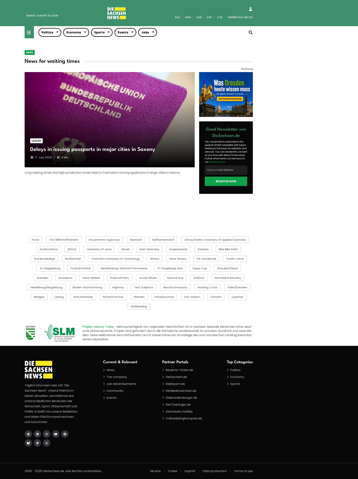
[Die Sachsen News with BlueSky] (28, 443)
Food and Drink (80, 268)
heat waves (177, 259)
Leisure (36, 141)
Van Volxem (192, 297)
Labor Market (91, 278)
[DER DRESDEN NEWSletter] (226, 94)
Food (35, 240)
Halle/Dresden (237, 287)
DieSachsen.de (176, 377)
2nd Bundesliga (44, 259)
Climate (216, 297)
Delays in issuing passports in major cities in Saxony (92, 149)
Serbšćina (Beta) (240, 17)
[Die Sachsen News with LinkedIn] (37, 434)
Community (115, 391)
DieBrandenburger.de (181, 398)
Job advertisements (121, 384)
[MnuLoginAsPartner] (250, 9)
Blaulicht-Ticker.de (179, 370)
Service (155, 471)
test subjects (143, 287)
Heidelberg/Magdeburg (46, 287)
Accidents (65, 278)
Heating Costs (207, 287)
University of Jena (99, 249)
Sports (99, 32)
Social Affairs (148, 278)
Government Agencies (104, 240)
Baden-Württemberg (87, 287)
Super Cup (200, 268)
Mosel (126, 249)
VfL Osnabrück (206, 259)
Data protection (215, 471)
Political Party (119, 278)
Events (123, 32)
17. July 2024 (43, 157)
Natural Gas (175, 278)
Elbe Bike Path (228, 249)
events (111, 398)
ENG (188, 17)
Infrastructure (164, 297)
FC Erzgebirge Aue (170, 268)
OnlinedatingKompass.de (184, 418)
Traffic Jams (235, 259)
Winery (154, 259)
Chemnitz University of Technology (115, 259)
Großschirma (49, 249)
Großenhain (73, 259)
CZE (219, 17)
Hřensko (139, 297)
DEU (177, 17)
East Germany (149, 249)
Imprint (190, 471)
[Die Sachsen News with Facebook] (65, 434)
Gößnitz (199, 278)
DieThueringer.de (178, 405)
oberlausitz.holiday (179, 411)
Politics (47, 32)
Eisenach (136, 240)
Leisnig (59, 297)
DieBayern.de (175, 384)
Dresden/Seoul (227, 268)
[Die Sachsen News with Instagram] (46, 434)
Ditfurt (72, 249)
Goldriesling (139, 306)
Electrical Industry (175, 287)
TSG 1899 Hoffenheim (63, 240)
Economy (73, 32)
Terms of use (243, 471)
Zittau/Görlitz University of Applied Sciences (215, 240)
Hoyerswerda (178, 249)
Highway (118, 287)
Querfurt (237, 297)
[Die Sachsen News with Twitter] (46, 443)
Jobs (145, 32)
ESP (209, 17)
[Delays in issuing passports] (110, 120)
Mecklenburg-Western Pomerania (124, 268)
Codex (172, 471)
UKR (199, 17)
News (29, 52)
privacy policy (217, 161)
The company (116, 377)
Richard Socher (113, 297)
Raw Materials (83, 297)
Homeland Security (228, 278)
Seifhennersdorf (163, 240)
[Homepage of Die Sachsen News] (28, 434)
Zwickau (203, 249)
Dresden (42, 278)
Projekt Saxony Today (98, 327)
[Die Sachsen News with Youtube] (55, 434)
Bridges (39, 297)
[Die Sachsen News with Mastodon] (37, 443)
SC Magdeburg (50, 268)
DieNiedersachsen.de (181, 391)
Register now (226, 181)
